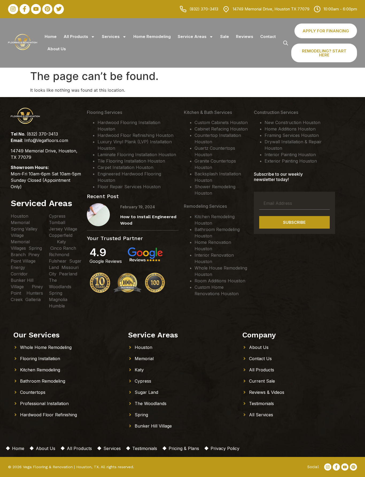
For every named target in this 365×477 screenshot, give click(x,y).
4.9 (98, 252)
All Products (76, 36)
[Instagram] (13, 9)
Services (111, 36)
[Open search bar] (285, 43)
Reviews (244, 36)
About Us (56, 48)
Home (51, 36)
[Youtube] (36, 9)
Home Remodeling (152, 36)
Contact (268, 36)
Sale (224, 36)
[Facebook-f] (25, 9)
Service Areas (192, 36)
